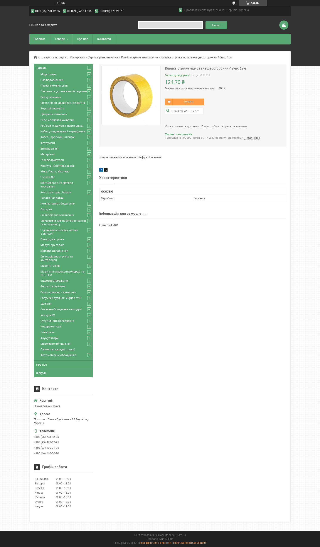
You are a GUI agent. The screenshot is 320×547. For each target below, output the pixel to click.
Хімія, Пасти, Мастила (54, 171)
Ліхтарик (46, 209)
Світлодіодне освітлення (57, 215)
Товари (60, 39)
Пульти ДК (47, 177)
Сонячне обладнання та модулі (61, 309)
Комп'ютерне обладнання (57, 203)
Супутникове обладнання (57, 320)
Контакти (104, 39)
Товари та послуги (53, 57)
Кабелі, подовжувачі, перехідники (62, 131)
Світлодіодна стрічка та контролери (56, 258)
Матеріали (77, 57)
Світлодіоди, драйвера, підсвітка (62, 102)
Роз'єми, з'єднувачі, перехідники (61, 125)
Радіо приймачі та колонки (58, 292)
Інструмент (47, 143)
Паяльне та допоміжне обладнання (63, 91)
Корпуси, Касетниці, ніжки (57, 165)
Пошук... (216, 25)
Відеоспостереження (54, 280)
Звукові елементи (52, 108)
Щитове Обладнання (54, 250)
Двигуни (45, 303)
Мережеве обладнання (55, 343)
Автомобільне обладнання (58, 355)
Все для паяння (50, 97)
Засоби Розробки (52, 197)
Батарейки (47, 332)
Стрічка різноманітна (103, 57)
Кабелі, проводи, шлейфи (57, 137)
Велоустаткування (52, 286)
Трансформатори (52, 160)
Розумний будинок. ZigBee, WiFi (61, 298)
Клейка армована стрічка (139, 57)
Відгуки (41, 373)
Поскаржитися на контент (155, 542)
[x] (106, 170)
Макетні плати (50, 265)
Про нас (82, 39)
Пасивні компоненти (54, 85)
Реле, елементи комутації (57, 120)
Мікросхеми (48, 74)
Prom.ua (181, 535)
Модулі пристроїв (52, 245)
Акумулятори (49, 338)
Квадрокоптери (51, 326)
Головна (39, 39)
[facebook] (101, 170)
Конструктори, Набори (55, 192)
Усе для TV (47, 315)
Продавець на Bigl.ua (160, 538)
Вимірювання (49, 148)
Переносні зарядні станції (57, 349)
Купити (188, 102)
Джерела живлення (53, 114)
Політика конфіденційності (190, 542)
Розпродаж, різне (52, 239)
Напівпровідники (51, 80)
